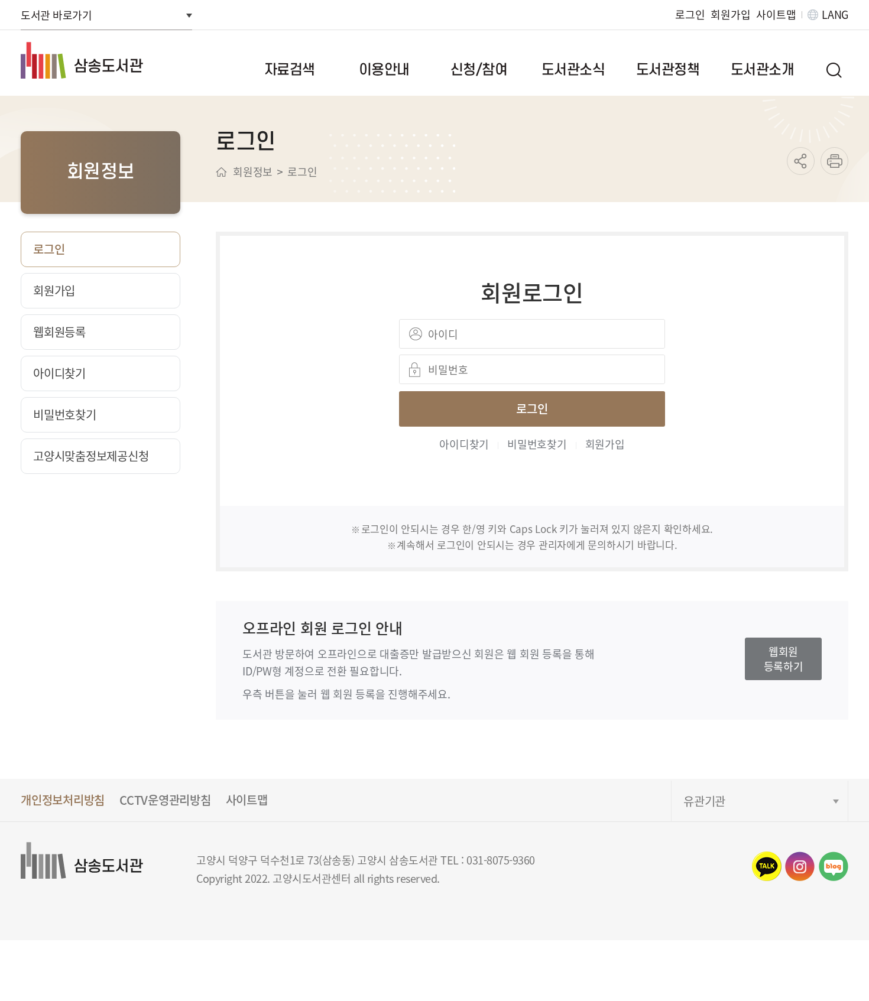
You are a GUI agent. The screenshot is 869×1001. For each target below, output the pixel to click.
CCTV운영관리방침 (165, 799)
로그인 (690, 14)
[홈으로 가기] (221, 172)
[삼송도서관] (104, 60)
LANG (835, 14)
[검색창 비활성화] (833, 70)
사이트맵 (776, 14)
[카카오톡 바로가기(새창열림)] (767, 866)
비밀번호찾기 (537, 443)
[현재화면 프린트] (834, 161)
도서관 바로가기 (56, 14)
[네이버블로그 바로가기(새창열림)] (833, 866)
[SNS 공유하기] (801, 161)
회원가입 (730, 14)
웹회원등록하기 (783, 659)
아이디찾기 (464, 443)
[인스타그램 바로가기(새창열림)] (800, 866)
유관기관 (704, 801)
